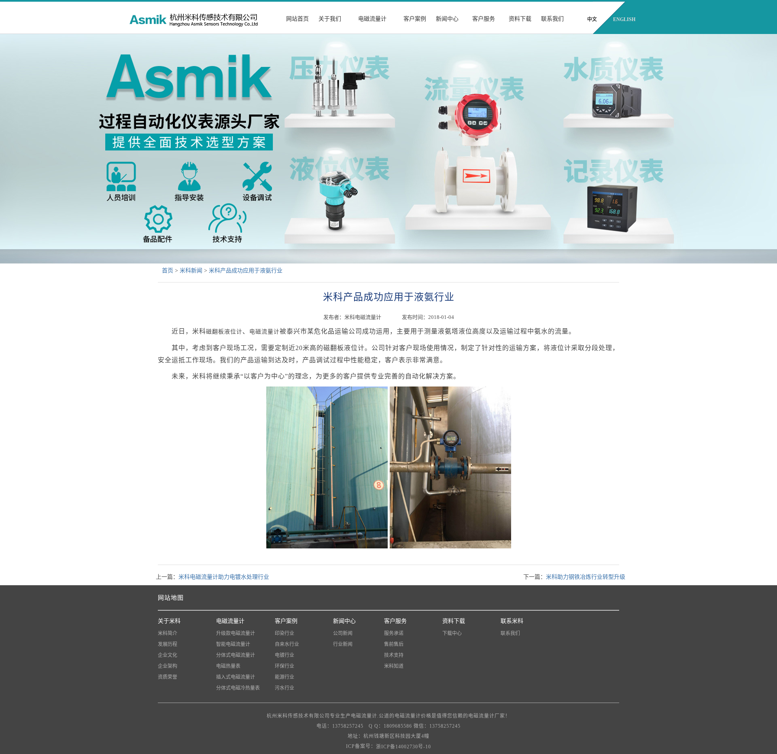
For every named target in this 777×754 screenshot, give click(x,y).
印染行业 (284, 633)
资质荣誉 (167, 677)
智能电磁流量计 (233, 644)
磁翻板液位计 (224, 332)
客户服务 (483, 19)
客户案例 (414, 19)
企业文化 (167, 655)
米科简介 (167, 633)
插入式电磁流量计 (235, 677)
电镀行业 (284, 655)
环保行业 (284, 666)
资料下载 (520, 19)
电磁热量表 (228, 666)
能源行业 (284, 677)
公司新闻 (342, 633)
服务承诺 (393, 633)
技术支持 (393, 655)
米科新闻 (191, 271)
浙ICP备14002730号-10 (403, 747)
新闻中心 (447, 19)
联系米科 (512, 621)
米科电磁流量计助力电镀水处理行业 (223, 577)
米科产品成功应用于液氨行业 (245, 271)
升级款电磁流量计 (235, 633)
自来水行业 (287, 644)
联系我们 (552, 19)
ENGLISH (624, 19)
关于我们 (329, 19)
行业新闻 (342, 644)
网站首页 (297, 19)
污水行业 (284, 688)
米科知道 (393, 666)
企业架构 (167, 666)
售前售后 (393, 644)
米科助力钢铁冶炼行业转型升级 (585, 577)
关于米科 (169, 621)
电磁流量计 (372, 19)
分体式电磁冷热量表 (238, 688)
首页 (167, 271)
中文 (592, 19)
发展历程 (167, 644)
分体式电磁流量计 (235, 655)
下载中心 (452, 633)
